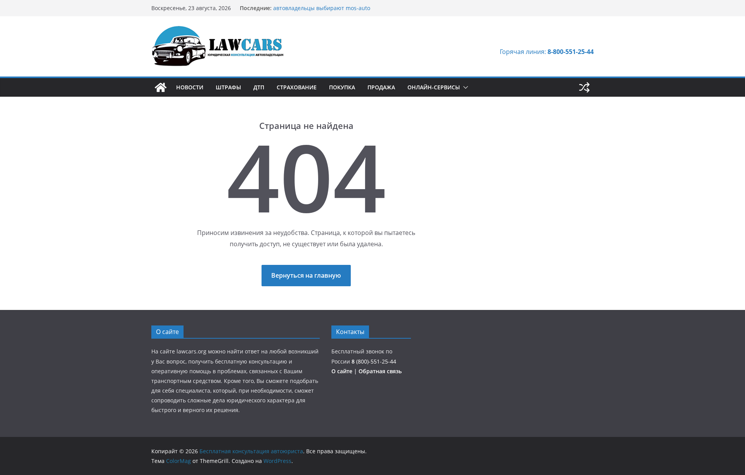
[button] (464, 87)
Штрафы (228, 87)
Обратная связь (380, 371)
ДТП (258, 87)
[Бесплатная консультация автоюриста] (160, 87)
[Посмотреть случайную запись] (584, 87)
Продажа (381, 87)
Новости (189, 87)
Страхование (297, 87)
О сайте (342, 371)
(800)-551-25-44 (374, 361)
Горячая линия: (547, 51)
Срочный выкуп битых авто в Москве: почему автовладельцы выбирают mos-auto (334, 7)
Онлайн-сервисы (433, 87)
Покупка (342, 87)
